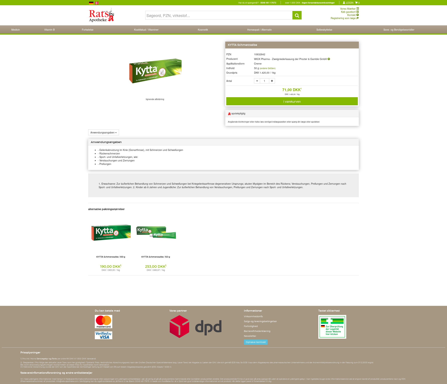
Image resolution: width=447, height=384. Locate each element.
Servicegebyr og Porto (47, 358)
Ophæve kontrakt (256, 342)
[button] (357, 2)
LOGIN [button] (349, 2)
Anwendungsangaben (102, 132)
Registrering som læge (343, 18)
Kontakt (351, 15)
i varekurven (292, 101)
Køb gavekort (348, 11)
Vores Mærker (348, 8)
